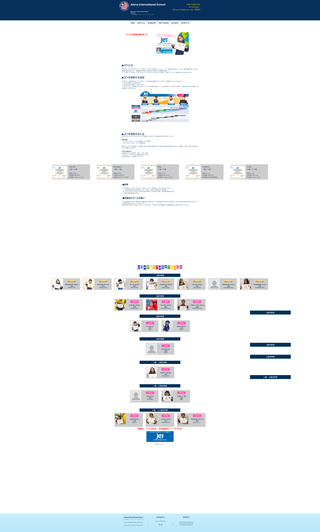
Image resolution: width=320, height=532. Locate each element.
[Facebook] (161, 525)
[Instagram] (159, 525)
